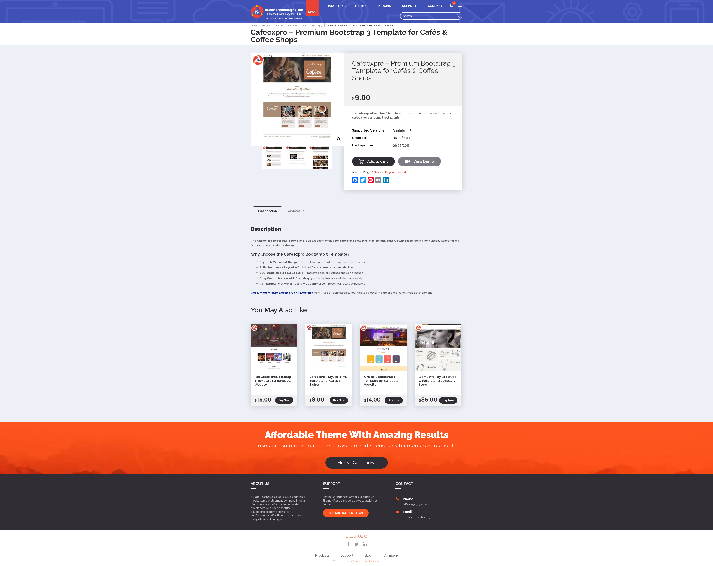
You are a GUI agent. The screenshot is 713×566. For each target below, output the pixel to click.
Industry (335, 6)
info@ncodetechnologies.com (421, 517)
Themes (360, 6)
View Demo (423, 161)
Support (347, 555)
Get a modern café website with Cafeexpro (282, 292)
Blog (368, 555)
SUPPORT (409, 6)
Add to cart (377, 161)
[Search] (459, 16)
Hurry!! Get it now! (357, 462)
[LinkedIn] (385, 180)
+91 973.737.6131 (420, 504)
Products (322, 555)
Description (267, 211)
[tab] (267, 211)
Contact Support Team (346, 513)
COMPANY (435, 6)
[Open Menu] (459, 5)
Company (391, 555)
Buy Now (284, 400)
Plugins (384, 6)
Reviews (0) (296, 211)
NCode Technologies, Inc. (367, 561)
